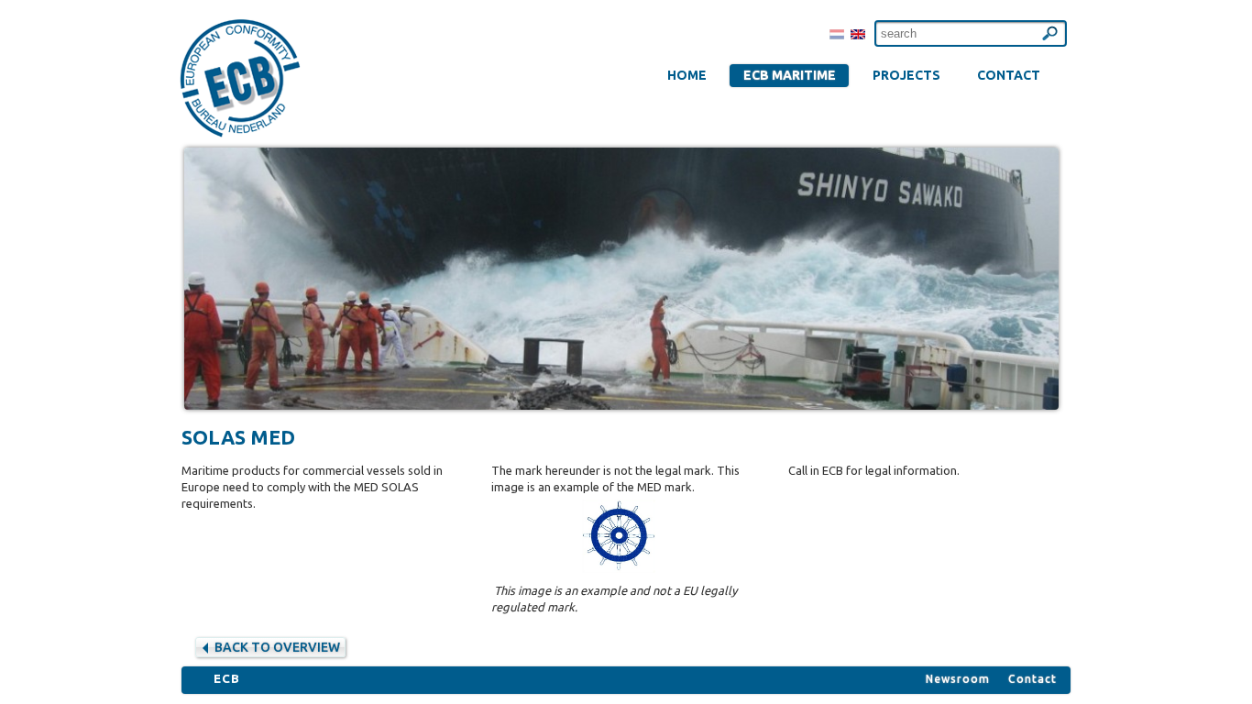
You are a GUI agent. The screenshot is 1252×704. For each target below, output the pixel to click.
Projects (906, 75)
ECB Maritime (789, 75)
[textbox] (970, 33)
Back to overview (277, 647)
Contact (1032, 679)
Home (687, 75)
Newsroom (958, 679)
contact (1008, 75)
